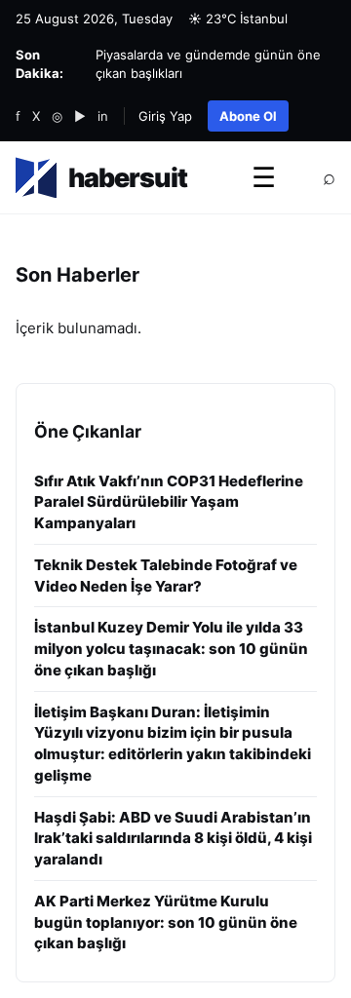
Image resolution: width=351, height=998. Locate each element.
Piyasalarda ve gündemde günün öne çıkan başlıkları (208, 64)
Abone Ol (248, 116)
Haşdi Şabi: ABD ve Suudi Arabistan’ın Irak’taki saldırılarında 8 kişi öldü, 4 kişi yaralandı (173, 838)
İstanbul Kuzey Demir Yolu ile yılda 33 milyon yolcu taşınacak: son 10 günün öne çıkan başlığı (171, 648)
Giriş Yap (165, 116)
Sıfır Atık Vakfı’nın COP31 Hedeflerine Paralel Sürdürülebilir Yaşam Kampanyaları (168, 502)
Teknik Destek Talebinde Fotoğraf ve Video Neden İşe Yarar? (165, 575)
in (103, 116)
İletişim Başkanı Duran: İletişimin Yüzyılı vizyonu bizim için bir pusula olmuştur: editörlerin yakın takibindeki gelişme (172, 744)
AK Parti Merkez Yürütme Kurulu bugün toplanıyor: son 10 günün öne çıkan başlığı (165, 922)
